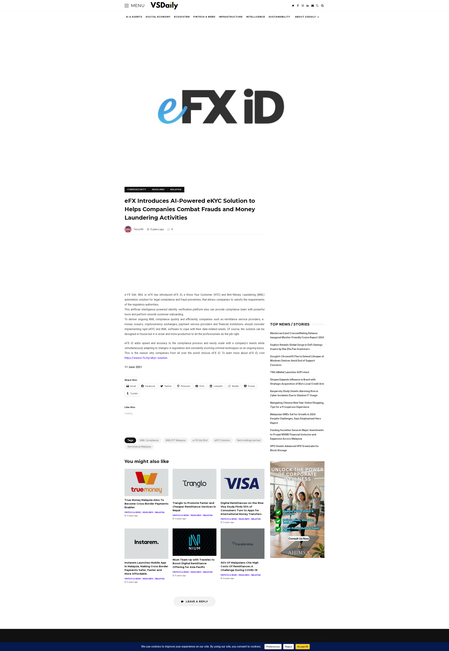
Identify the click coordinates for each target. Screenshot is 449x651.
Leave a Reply (196, 601)
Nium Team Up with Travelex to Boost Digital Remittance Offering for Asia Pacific (194, 542)
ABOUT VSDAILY (305, 16)
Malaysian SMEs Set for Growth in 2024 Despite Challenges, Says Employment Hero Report (295, 418)
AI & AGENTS (134, 16)
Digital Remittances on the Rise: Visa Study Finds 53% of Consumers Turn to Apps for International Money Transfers (242, 484)
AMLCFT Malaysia (176, 440)
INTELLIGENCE (255, 16)
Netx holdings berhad (248, 440)
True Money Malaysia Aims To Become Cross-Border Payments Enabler (146, 482)
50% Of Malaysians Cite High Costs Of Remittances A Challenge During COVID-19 (242, 543)
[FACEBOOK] (298, 5)
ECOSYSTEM (182, 16)
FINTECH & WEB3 (204, 16)
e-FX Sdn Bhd (200, 440)
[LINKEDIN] (308, 5)
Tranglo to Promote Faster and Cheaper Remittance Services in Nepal (194, 484)
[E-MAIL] (312, 5)
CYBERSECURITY (136, 189)
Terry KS (138, 229)
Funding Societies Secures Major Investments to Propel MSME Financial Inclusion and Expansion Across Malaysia (297, 434)
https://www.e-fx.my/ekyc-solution (146, 358)
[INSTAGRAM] (303, 5)
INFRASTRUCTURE (231, 16)
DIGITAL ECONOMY (158, 16)
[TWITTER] (293, 5)
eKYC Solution (222, 440)
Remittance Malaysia (139, 446)
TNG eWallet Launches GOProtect (289, 372)
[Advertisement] (194, 266)
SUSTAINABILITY (279, 16)
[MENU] (127, 5)
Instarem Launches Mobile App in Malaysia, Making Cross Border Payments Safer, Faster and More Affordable (146, 543)
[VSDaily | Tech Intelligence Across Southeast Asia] (164, 6)
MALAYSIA (176, 189)
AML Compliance (149, 440)
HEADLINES (158, 189)
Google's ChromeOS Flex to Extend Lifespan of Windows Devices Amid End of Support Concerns (297, 360)
